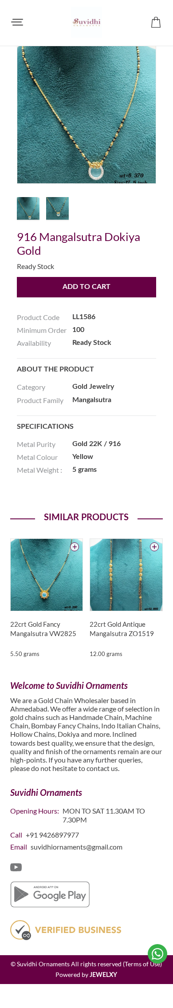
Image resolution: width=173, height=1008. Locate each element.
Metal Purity (36, 444)
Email (18, 846)
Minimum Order (42, 330)
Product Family (40, 400)
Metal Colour (37, 457)
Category (31, 387)
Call (16, 834)
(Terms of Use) (142, 964)
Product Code (38, 317)
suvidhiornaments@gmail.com (76, 846)
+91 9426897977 (52, 834)
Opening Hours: (34, 810)
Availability (34, 343)
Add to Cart (86, 286)
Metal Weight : (39, 470)
